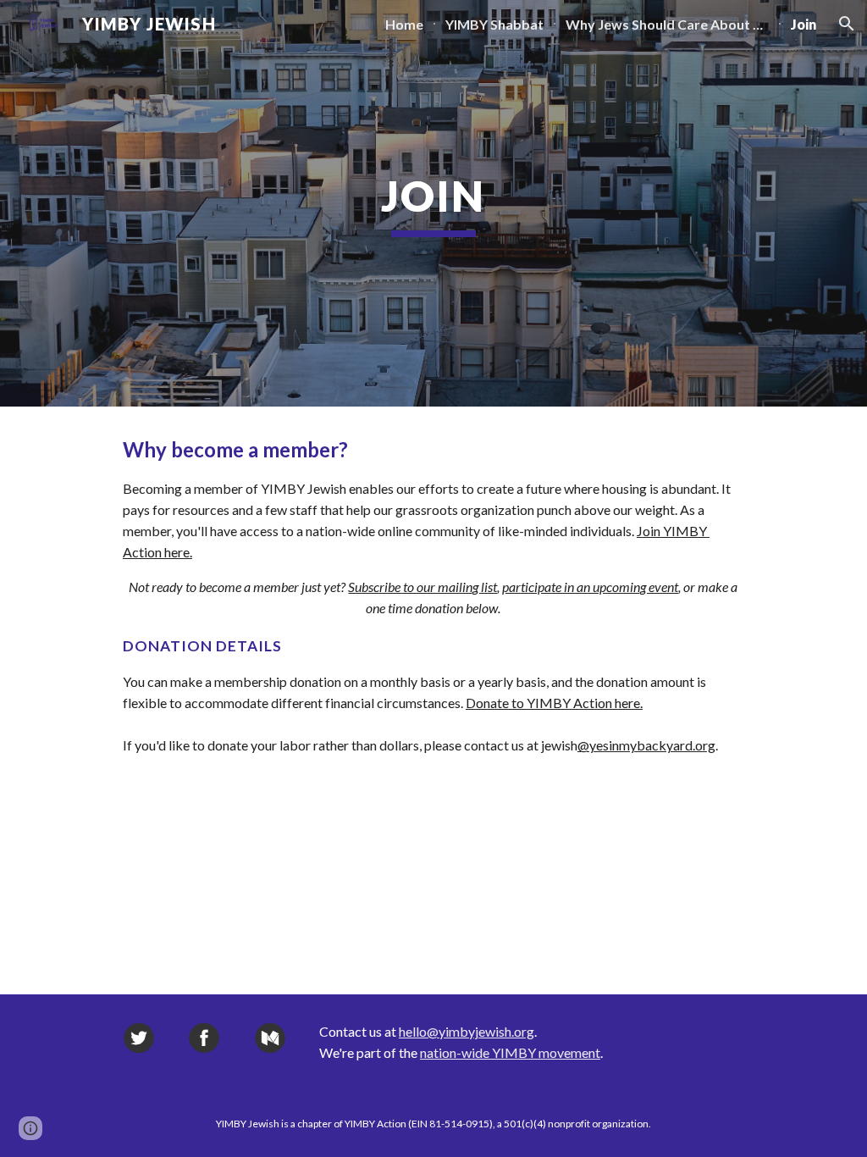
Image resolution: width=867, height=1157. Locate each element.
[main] (433, 203)
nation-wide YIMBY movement (510, 1052)
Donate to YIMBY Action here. (554, 703)
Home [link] (404, 24)
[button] (846, 23)
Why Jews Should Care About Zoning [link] (667, 24)
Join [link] (803, 24)
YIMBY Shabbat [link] (494, 24)
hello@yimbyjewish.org (466, 1031)
